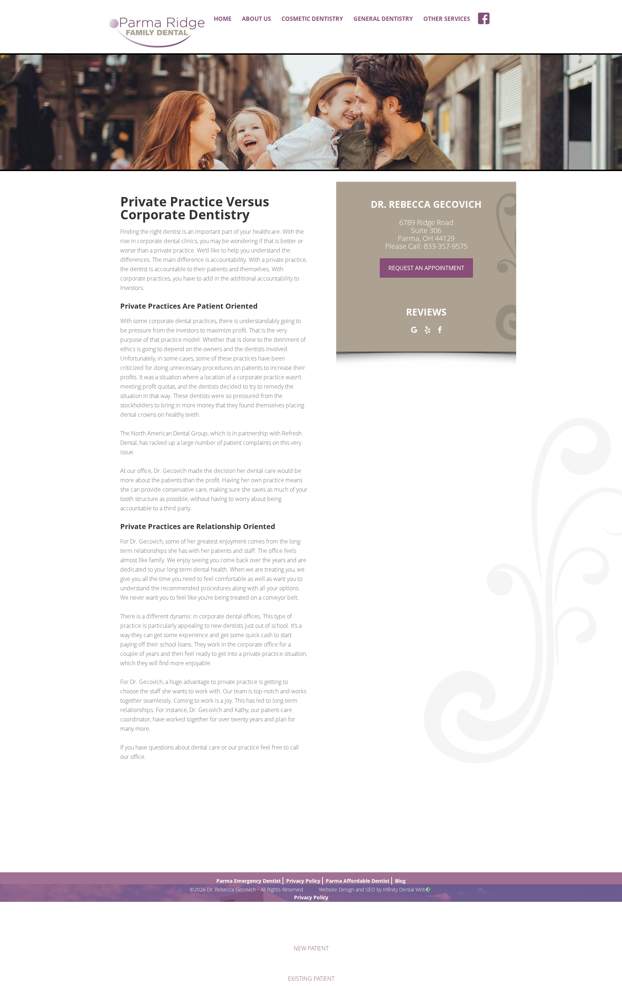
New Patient (311, 948)
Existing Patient (311, 979)
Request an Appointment (426, 268)
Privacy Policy (311, 897)
